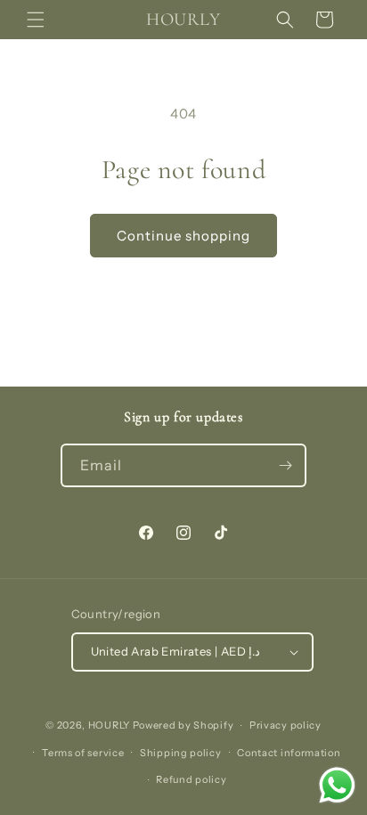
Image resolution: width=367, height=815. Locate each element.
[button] (35, 19)
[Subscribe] (285, 465)
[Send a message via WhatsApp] (337, 785)
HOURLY (110, 725)
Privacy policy (285, 725)
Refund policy (191, 779)
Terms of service (83, 752)
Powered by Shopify (183, 725)
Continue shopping (183, 235)
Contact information (288, 752)
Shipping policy (181, 752)
